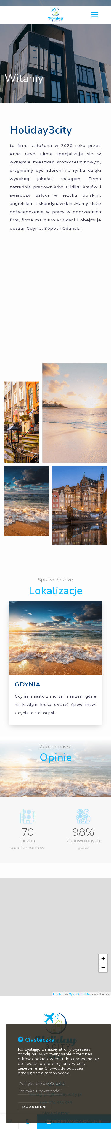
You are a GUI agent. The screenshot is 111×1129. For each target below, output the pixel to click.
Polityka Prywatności (39, 1090)
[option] (55, 669)
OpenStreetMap (80, 994)
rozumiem (34, 1107)
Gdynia (28, 684)
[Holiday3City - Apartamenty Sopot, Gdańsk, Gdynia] (55, 14)
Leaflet (58, 994)
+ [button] (103, 958)
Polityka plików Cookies (42, 1083)
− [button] (103, 967)
